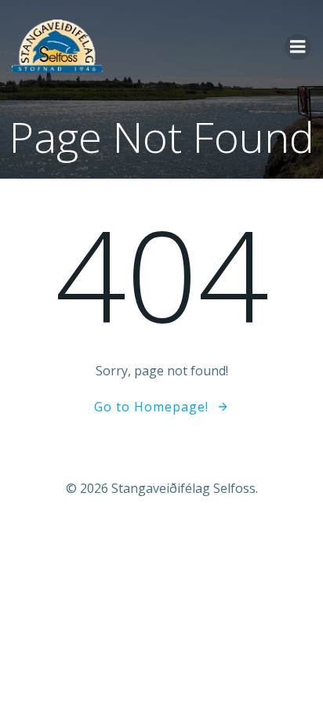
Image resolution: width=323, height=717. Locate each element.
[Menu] (298, 47)
